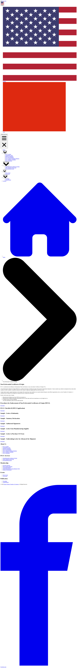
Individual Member (6, 465)
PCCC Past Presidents (9, 157)
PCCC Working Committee (10, 159)
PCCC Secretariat (8, 160)
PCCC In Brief (8, 154)
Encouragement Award (9, 168)
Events (4, 170)
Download (2, 405)
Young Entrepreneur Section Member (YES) (11, 468)
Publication (5, 175)
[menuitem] (40, 44)
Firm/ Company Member (7, 466)
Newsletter (7, 178)
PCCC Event (7, 172)
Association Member (7, 467)
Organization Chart (9, 155)
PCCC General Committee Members (12, 158)
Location (4, 181)
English (2, 5)
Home (4, 149)
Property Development (7, 469)
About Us (5, 151)
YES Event (7, 174)
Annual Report (8, 179)
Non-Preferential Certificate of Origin (12, 166)
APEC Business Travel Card (10, 167)
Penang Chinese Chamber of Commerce (11, 484)
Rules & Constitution (9, 156)
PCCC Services (6, 162)
